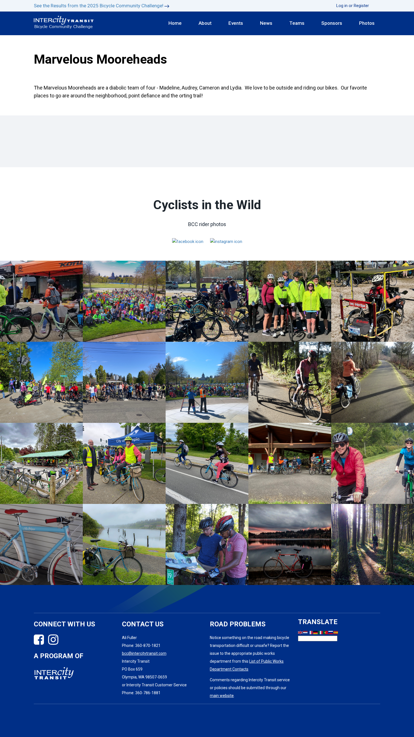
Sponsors (331, 23)
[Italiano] (320, 632)
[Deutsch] (315, 632)
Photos (367, 23)
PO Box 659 (132, 669)
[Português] (325, 632)
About (205, 23)
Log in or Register (352, 5)
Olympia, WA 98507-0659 (144, 677)
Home (175, 23)
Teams (296, 23)
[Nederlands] (305, 632)
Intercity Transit (136, 661)
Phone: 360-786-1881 (141, 693)
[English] (300, 632)
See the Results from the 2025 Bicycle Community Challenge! (98, 5)
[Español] (336, 632)
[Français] (310, 632)
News (266, 23)
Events (235, 23)
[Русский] (330, 632)
